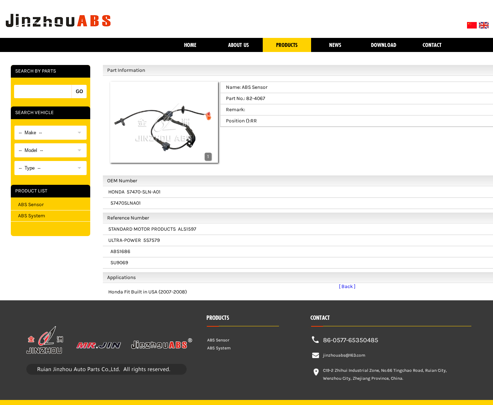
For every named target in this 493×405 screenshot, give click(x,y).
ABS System (31, 216)
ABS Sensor (31, 204)
